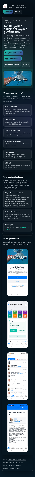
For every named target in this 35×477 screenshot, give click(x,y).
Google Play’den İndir (13, 53)
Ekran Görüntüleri (12, 64)
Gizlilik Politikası (7, 462)
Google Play (8, 12)
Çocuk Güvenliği (18, 462)
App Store (18, 12)
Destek (26, 64)
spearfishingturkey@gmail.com (17, 459)
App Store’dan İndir (12, 58)
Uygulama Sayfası (16, 465)
